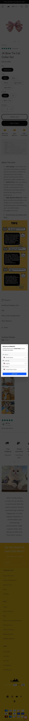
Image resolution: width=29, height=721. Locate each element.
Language (7, 360)
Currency (7, 366)
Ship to (6, 354)
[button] (14, 357)
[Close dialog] (27, 345)
